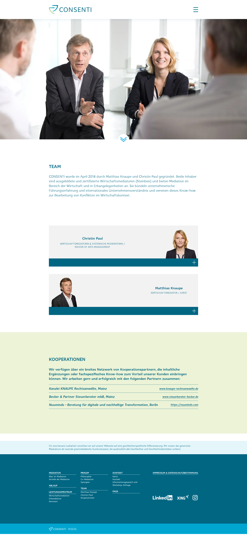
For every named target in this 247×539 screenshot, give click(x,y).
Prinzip (85, 473)
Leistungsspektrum (60, 492)
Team (84, 488)
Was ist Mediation (57, 477)
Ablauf (53, 486)
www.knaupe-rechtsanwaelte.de (178, 389)
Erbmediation (55, 499)
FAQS (115, 491)
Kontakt (118, 473)
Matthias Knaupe (89, 492)
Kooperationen (87, 498)
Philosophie (86, 477)
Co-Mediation (87, 479)
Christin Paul (87, 495)
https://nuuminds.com (184, 405)
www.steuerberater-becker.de (180, 397)
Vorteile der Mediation (59, 479)
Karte (115, 477)
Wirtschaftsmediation (59, 496)
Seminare (53, 502)
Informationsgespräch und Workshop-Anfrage (125, 483)
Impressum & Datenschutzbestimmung (175, 473)
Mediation (55, 473)
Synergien (85, 482)
